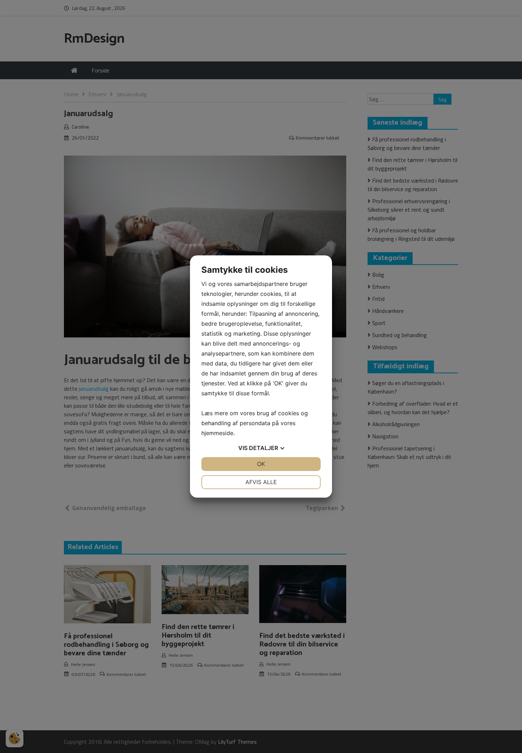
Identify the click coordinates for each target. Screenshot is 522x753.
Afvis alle (261, 482)
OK (261, 463)
